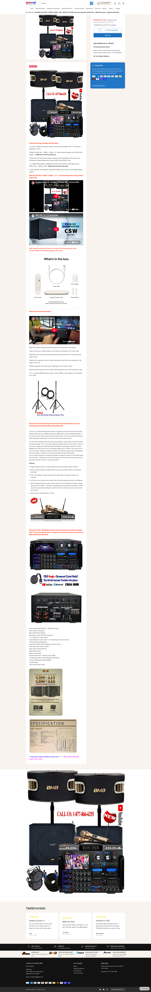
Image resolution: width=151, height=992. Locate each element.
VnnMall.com (32, 989)
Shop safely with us (99, 85)
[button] (123, 3)
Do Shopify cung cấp (40, 989)
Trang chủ (30, 12)
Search (75, 966)
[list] (75, 926)
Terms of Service (78, 973)
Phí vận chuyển (97, 22)
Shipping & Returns (78, 968)
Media (104, 8)
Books (111, 8)
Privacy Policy (77, 970)
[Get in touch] (119, 3)
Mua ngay (108, 35)
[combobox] (66, 3)
